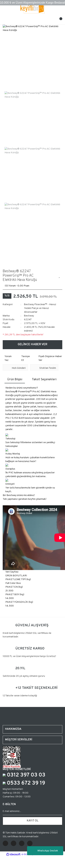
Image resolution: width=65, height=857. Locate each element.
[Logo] (32, 8)
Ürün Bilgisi (14, 379)
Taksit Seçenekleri (44, 379)
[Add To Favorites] (59, 275)
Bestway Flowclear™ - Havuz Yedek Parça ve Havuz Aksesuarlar (40, 308)
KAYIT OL (32, 820)
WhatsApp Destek (47, 850)
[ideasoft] (13, 854)
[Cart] (59, 20)
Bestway (29, 315)
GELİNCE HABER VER (32, 344)
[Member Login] (32, 20)
